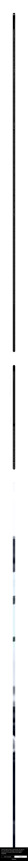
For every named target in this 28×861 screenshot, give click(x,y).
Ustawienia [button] (14, 859)
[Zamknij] (26, 849)
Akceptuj (20, 856)
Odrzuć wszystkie (7, 856)
